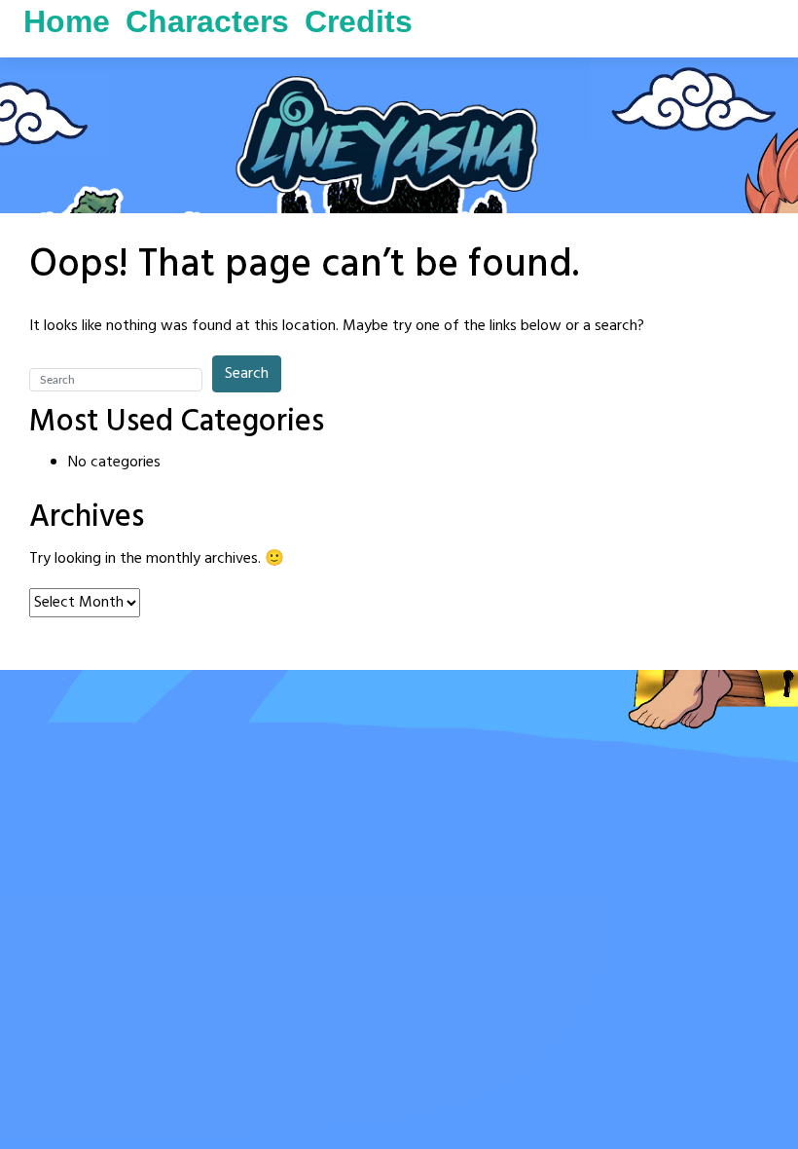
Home (66, 21)
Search (247, 374)
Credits (359, 21)
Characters (207, 21)
